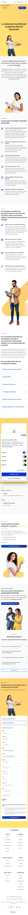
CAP (3, 777)
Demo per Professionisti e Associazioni (10, 603)
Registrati (20, 878)
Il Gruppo (7, 836)
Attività (3, 754)
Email (3, 788)
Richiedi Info (22, 7)
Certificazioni (20, 845)
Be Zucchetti (7, 842)
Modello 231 (20, 842)
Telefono (4, 782)
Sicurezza (7, 863)
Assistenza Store (20, 881)
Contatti (7, 848)
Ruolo (3, 748)
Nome (3, 730)
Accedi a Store (20, 1)
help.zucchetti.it (14, 670)
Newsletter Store (20, 889)
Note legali (20, 839)
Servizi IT (7, 875)
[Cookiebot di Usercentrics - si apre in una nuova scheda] (21, 435)
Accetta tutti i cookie (14, 474)
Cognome (4, 736)
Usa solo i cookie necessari (14, 478)
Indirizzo (4, 759)
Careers (7, 851)
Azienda (3, 742)
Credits (20, 848)
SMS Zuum (7, 880)
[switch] (25, 457)
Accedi (20, 875)
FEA (7, 878)
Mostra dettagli (20, 470)
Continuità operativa (7, 866)
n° (2, 765)
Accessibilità (20, 866)
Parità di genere (20, 860)
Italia (14, 912)
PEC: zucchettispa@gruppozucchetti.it (14, 896)
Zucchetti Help (20, 886)
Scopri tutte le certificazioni (14, 546)
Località (4, 771)
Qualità (7, 860)
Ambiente (20, 863)
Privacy (20, 836)
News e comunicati (7, 845)
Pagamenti (20, 883)
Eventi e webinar (7, 839)
